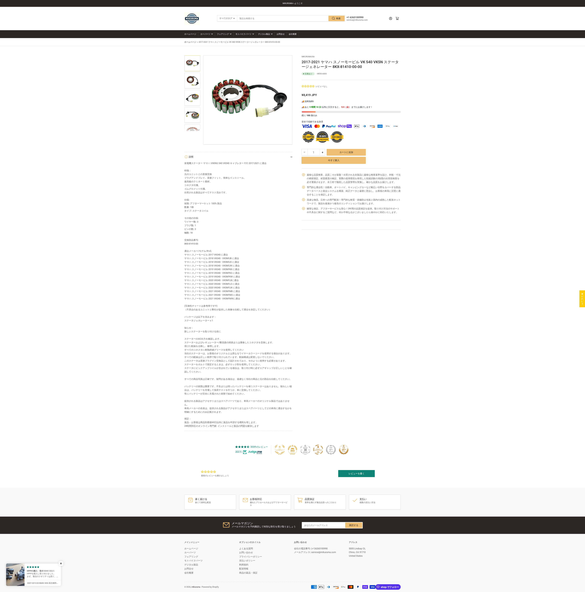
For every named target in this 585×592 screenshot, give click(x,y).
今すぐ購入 (333, 160)
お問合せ (281, 34)
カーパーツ (205, 34)
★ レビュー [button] (582, 299)
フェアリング (223, 34)
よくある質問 (246, 548)
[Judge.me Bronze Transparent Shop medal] (318, 450)
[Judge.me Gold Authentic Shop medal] (280, 450)
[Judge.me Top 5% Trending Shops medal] (331, 450)
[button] (308, 86)
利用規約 (243, 564)
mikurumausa (308, 57)
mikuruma (195, 587)
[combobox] (291, 18)
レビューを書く (357, 473)
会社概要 (293, 34)
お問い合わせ (246, 552)
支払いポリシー (247, 560)
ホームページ (190, 34)
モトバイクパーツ (243, 34)
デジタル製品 (264, 34)
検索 (338, 18)
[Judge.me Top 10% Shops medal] (344, 450)
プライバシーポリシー (250, 556)
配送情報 (243, 568)
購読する (353, 525)
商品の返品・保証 (248, 572)
